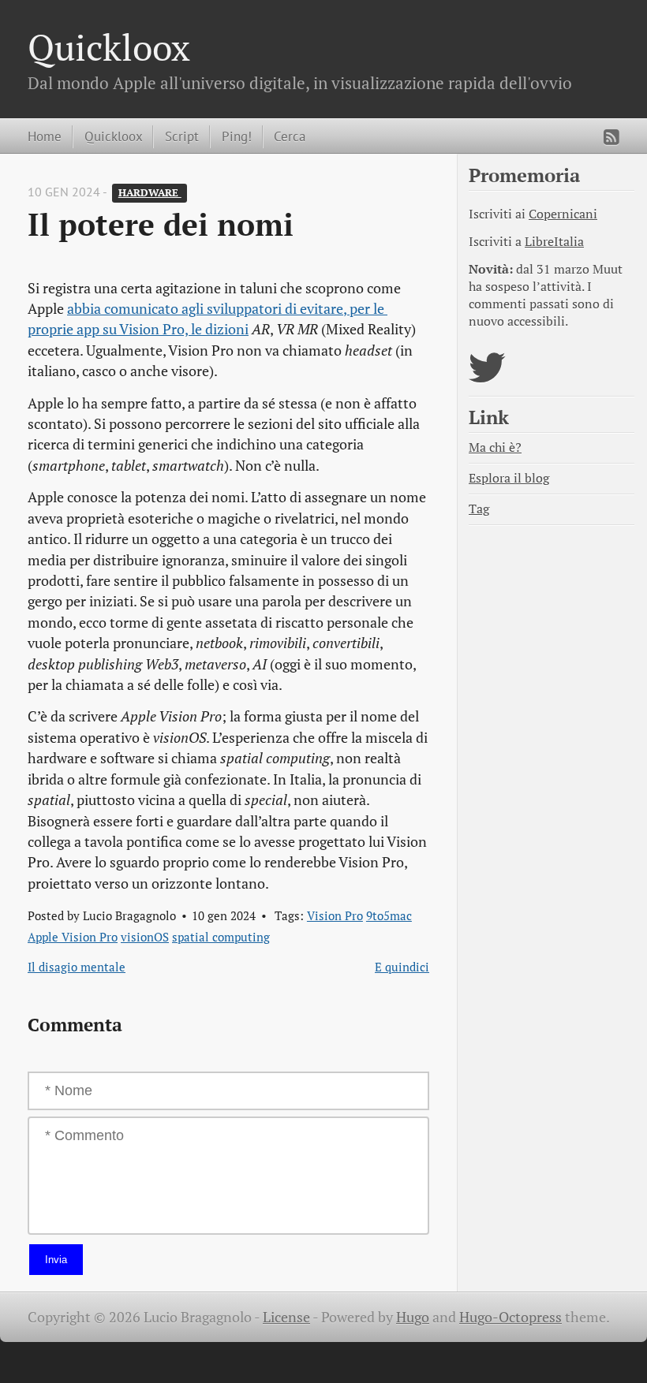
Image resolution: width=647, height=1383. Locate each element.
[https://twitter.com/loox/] (487, 377)
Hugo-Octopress (510, 1317)
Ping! (237, 136)
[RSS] (611, 137)
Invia (56, 1260)
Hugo (412, 1317)
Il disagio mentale (76, 967)
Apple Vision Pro (73, 937)
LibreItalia (554, 241)
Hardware (149, 192)
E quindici (402, 967)
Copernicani (563, 214)
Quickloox (109, 47)
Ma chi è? (495, 447)
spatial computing (221, 937)
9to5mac (389, 915)
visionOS (145, 937)
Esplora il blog (509, 478)
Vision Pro (335, 915)
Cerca (289, 136)
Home (45, 136)
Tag (479, 509)
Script (182, 136)
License (286, 1317)
